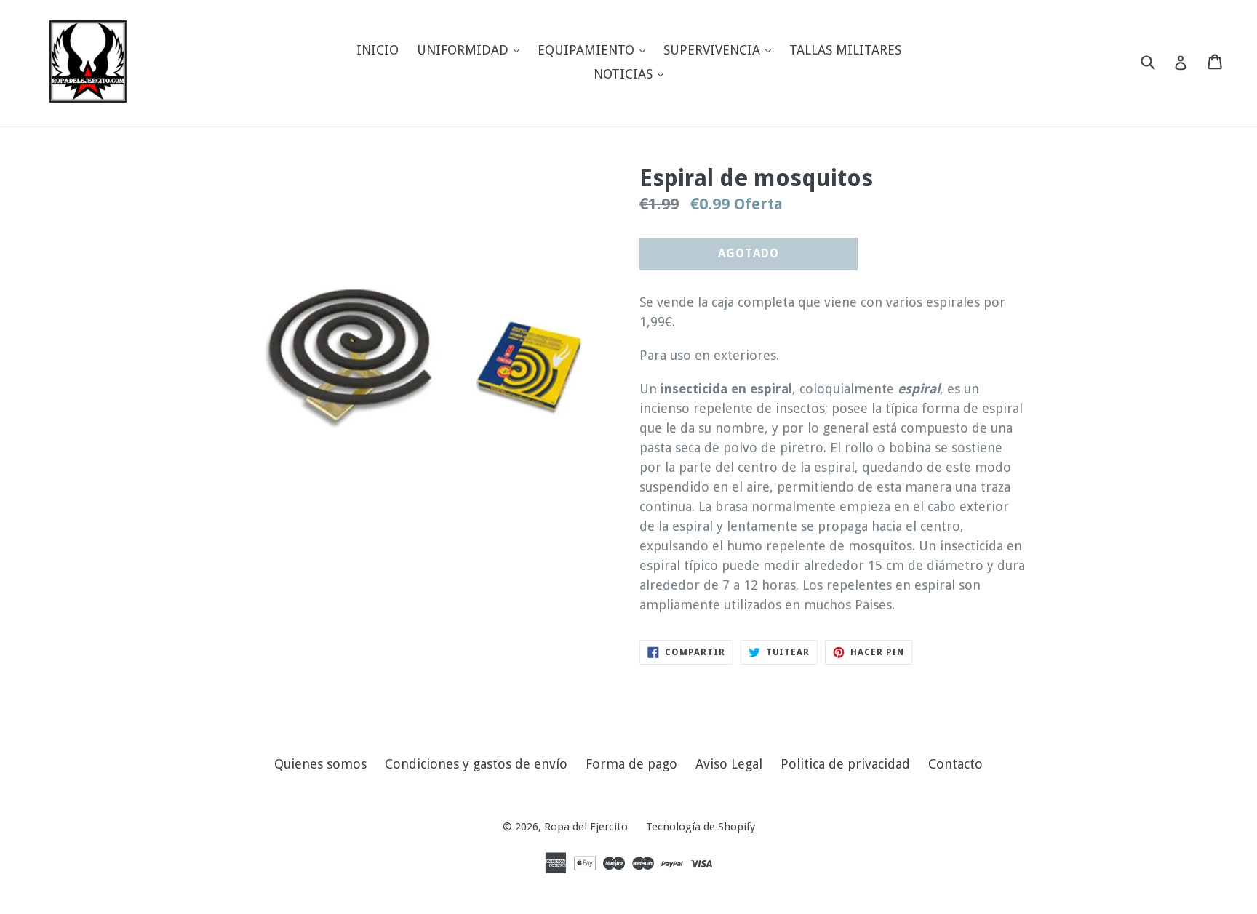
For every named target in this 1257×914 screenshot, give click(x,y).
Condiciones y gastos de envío (476, 763)
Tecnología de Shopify (700, 826)
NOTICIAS (632, 73)
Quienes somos (320, 763)
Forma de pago (631, 763)
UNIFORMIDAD (472, 49)
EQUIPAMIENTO (595, 49)
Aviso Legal (728, 763)
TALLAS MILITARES (845, 49)
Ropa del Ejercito (586, 826)
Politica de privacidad (845, 763)
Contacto (955, 763)
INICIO (377, 49)
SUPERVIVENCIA (720, 49)
